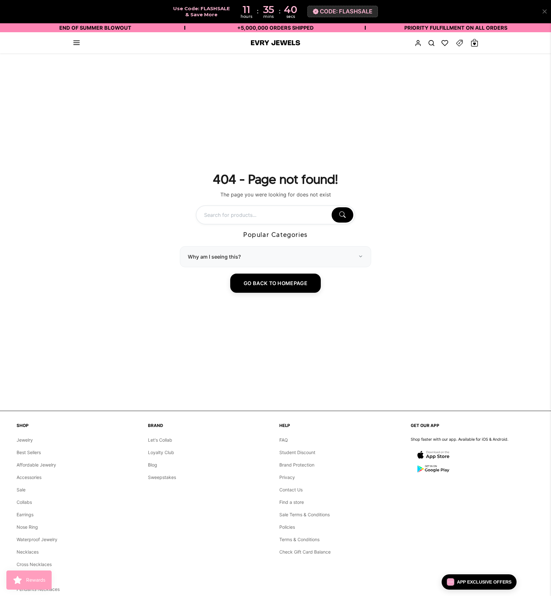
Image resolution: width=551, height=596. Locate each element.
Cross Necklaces (34, 564)
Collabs (24, 502)
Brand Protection (296, 464)
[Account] (418, 43)
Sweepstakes (162, 477)
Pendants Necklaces (38, 589)
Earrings (25, 514)
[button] (76, 43)
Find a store (291, 502)
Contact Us (291, 489)
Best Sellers (29, 452)
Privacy (287, 477)
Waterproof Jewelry (37, 539)
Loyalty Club (161, 452)
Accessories (29, 477)
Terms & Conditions (299, 539)
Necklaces (28, 552)
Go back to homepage (275, 283)
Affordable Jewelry (36, 464)
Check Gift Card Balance (305, 552)
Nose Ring (27, 527)
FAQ (283, 440)
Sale (21, 489)
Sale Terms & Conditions (304, 514)
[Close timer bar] (544, 11)
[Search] (342, 214)
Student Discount (297, 452)
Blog (152, 464)
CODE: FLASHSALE (346, 11)
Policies (287, 527)
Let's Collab (160, 440)
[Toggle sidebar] (459, 43)
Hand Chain (29, 576)
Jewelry (25, 440)
